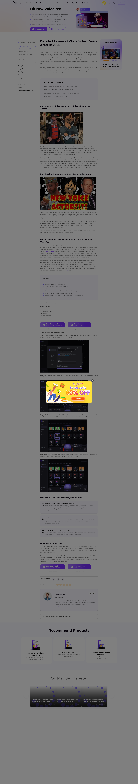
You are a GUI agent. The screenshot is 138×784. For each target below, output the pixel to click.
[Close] (92, 380)
